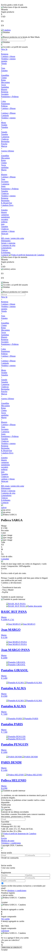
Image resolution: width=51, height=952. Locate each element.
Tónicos (4, 250)
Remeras (4, 54)
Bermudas (5, 141)
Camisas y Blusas (8, 108)
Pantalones (5, 104)
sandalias (4, 167)
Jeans (3, 186)
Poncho (4, 144)
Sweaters (4, 94)
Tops (3, 68)
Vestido (4, 125)
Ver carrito (5, 919)
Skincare (4, 233)
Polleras (4, 106)
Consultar (5, 559)
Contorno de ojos (8, 245)
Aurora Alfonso (7, 151)
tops (2, 224)
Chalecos (5, 139)
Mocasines (5, 82)
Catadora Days (7, 205)
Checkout (5, 931)
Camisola (5, 115)
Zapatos (4, 70)
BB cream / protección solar (12, 238)
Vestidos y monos (8, 59)
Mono (3, 122)
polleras (4, 222)
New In (4, 49)
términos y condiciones (16, 890)
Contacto (5, 255)
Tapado (4, 132)
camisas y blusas (8, 231)
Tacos (3, 85)
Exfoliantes (5, 252)
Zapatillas (5, 75)
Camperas (5, 137)
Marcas (4, 146)
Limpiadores (6, 248)
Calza (3, 101)
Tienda (4, 63)
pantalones (5, 217)
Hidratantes (5, 241)
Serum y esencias (8, 243)
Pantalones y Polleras (10, 96)
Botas (3, 80)
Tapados (4, 127)
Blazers (4, 89)
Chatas (4, 78)
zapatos (4, 61)
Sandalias (5, 87)
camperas (5, 215)
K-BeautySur (6, 203)
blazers (4, 212)
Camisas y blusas (8, 56)
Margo (4, 170)
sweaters (4, 219)
